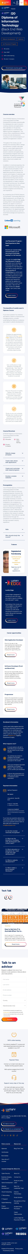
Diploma (21, 39)
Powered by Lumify (8, 1250)
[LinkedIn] (4, 1135)
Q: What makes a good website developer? (10, 869)
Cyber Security (6, 1173)
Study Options (18, 1197)
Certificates (5, 1152)
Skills (7, 529)
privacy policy (6, 1012)
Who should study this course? (12, 536)
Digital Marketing (6, 1202)
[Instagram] (10, 1135)
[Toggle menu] (21, 2)
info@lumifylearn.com (9, 825)
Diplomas (4, 1148)
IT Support (5, 1199)
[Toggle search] (14, 2)
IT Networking (5, 1195)
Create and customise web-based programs (12, 469)
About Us (16, 1173)
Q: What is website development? (11, 860)
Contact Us (17, 1177)
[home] (9, 1110)
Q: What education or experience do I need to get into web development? (12, 851)
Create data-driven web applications (11, 461)
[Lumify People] (5, 13)
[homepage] (5, 2)
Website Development (9, 39)
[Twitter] (7, 1135)
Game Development (7, 1182)
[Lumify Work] (5, 8)
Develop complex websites (10, 476)
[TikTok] (17, 1135)
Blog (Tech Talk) (18, 1148)
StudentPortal (17, 4)
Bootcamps (5, 1155)
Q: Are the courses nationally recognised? (12, 831)
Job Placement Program (9, 44)
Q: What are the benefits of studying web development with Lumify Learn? (12, 841)
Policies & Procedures (8, 1248)
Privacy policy (19, 1248)
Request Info (12, 735)
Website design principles (10, 454)
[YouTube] (14, 1135)
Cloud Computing (7, 1192)
